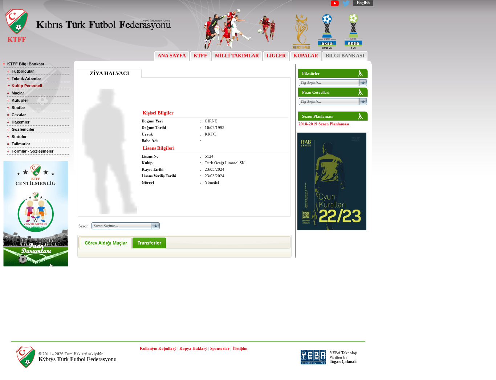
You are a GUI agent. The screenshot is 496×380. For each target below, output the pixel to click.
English (363, 2)
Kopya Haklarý (193, 348)
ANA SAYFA (171, 55)
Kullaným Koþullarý (158, 348)
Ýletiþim (239, 348)
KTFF (200, 55)
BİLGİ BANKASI (345, 55)
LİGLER (276, 55)
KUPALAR (306, 55)
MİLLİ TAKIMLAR (237, 55)
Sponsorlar (219, 348)
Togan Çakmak (343, 361)
